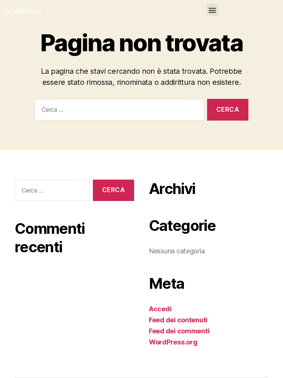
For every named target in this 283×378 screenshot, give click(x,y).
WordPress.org (173, 342)
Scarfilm (22, 11)
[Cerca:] (118, 111)
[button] (212, 10)
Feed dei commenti (179, 331)
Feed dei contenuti (178, 320)
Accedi (160, 309)
